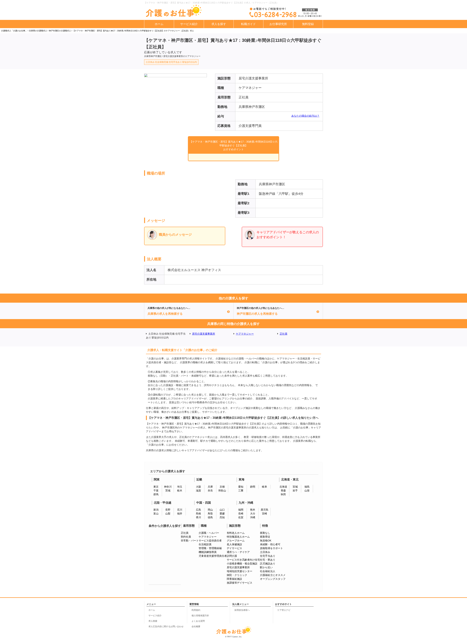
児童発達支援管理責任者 (213, 555)
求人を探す (218, 24)
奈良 (210, 490)
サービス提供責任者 (210, 540)
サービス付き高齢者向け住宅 (243, 559)
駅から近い (266, 567)
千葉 (156, 490)
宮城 (295, 486)
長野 (167, 509)
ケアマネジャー (245, 333)
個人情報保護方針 (200, 615)
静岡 (252, 486)
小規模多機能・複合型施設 (242, 563)
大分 (252, 513)
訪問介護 (232, 555)
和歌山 (222, 490)
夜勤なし (265, 532)
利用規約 (196, 610)
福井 (179, 513)
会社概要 (196, 626)
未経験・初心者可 (270, 544)
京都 (222, 486)
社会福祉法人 (267, 571)
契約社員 (186, 536)
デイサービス (234, 548)
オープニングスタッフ (272, 578)
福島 (307, 486)
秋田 (283, 494)
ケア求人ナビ (283, 610)
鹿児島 (264, 509)
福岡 (240, 509)
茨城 (167, 490)
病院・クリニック (237, 575)
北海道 (283, 486)
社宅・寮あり (267, 559)
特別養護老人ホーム (238, 536)
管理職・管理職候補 (210, 548)
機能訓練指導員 (208, 552)
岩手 (295, 490)
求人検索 (152, 621)
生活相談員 (205, 544)
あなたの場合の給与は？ (305, 115)
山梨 (167, 513)
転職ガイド (248, 24)
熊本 (252, 509)
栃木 (179, 490)
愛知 (240, 486)
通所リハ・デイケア (238, 552)
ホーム (159, 24)
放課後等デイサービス (239, 582)
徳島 (210, 517)
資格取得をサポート (271, 548)
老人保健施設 (234, 544)
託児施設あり (267, 563)
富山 (156, 513)
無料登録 (308, 24)
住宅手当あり (267, 555)
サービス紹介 (189, 24)
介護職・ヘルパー (209, 532)
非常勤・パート (190, 540)
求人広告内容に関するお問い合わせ (166, 626)
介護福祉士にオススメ (272, 575)
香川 (198, 517)
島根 (198, 513)
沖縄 (252, 517)
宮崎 (264, 513)
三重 (240, 490)
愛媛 (222, 513)
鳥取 (210, 513)
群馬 (156, 494)
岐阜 (264, 486)
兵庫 (210, 486)
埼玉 (179, 486)
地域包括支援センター (239, 571)
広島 (198, 509)
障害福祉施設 (234, 578)
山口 (222, 509)
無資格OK (265, 540)
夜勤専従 (265, 536)
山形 (307, 490)
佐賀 (240, 517)
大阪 (198, 486)
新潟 (156, 509)
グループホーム (236, 540)
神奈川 (168, 486)
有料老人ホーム (236, 532)
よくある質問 (198, 621)
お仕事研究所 (278, 24)
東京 (156, 486)
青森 (283, 490)
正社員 (283, 333)
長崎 (240, 513)
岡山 (210, 509)
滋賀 (198, 490)
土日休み (265, 552)
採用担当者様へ (242, 610)
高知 (222, 517)
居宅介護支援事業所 (203, 333)
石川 (179, 509)
